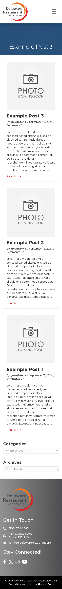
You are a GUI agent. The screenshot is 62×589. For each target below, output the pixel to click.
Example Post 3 (25, 116)
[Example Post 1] (31, 338)
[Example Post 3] (31, 85)
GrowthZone (46, 584)
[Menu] (54, 11)
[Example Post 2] (31, 212)
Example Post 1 (25, 369)
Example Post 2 (25, 242)
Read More (14, 176)
